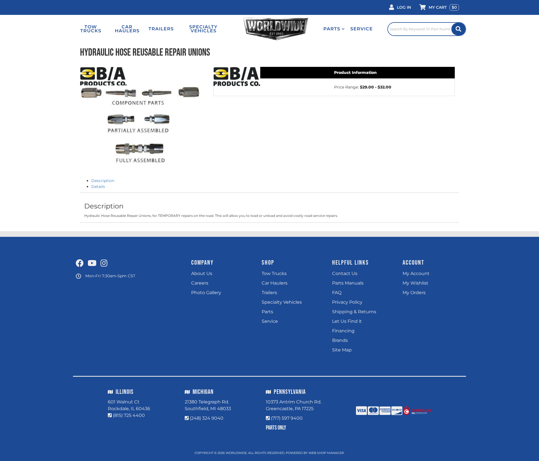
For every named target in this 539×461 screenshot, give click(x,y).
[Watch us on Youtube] (92, 263)
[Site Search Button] (458, 29)
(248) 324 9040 (206, 418)
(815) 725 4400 (129, 415)
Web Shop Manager (326, 453)
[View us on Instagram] (104, 263)
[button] (334, 29)
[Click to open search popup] (426, 29)
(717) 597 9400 (287, 418)
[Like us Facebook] (80, 263)
